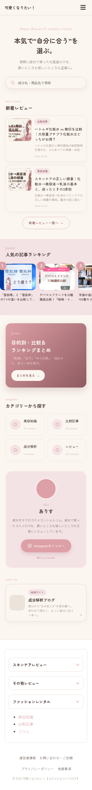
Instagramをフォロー (49, 545)
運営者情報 (27, 757)
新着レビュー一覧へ (46, 222)
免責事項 (64, 768)
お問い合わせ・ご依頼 (56, 757)
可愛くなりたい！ (20, 7)
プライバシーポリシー (37, 768)
